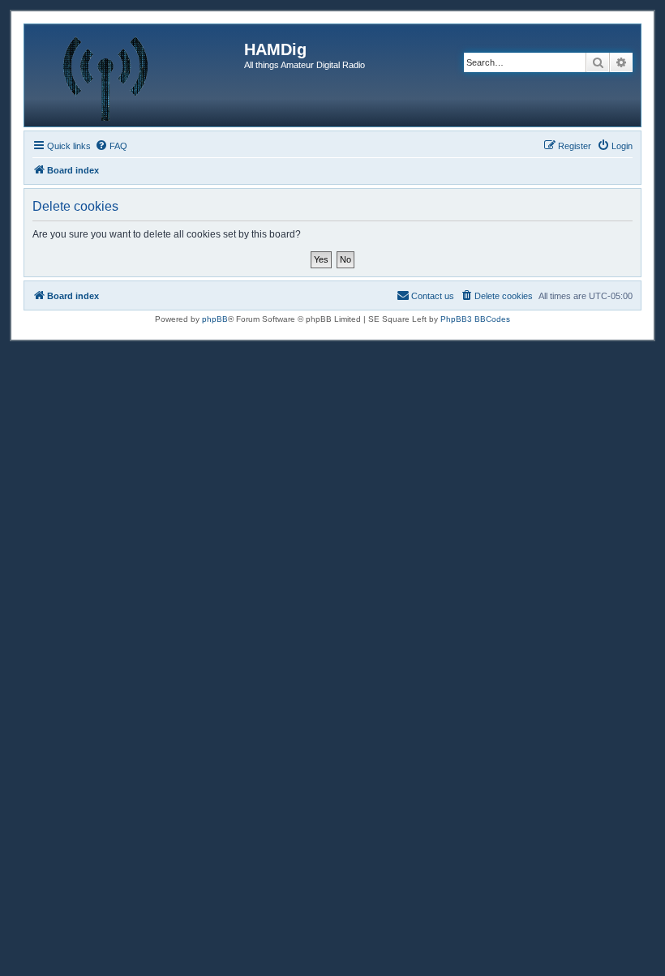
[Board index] (136, 75)
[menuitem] (111, 146)
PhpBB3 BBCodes (475, 319)
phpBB (215, 319)
